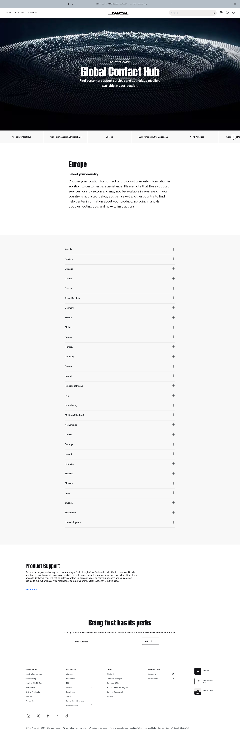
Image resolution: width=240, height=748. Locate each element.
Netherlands (71, 425)
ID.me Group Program (114, 679)
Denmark (69, 308)
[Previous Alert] (72, 4)
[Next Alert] (171, 4)
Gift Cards (110, 674)
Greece (68, 366)
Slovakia (69, 473)
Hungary (69, 347)
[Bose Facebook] (48, 716)
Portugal (69, 444)
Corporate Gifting (113, 683)
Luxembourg (71, 405)
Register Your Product (33, 692)
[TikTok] (67, 716)
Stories (68, 696)
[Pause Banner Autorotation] (69, 4)
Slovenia (69, 483)
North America (197, 137)
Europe (109, 137)
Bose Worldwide (72, 705)
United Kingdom (73, 522)
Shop (145, 4)
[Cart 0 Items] (233, 13)
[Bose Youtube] (57, 716)
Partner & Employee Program (117, 688)
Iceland (68, 376)
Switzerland (70, 512)
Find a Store (70, 679)
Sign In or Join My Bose (34, 683)
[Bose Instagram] (29, 716)
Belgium (69, 259)
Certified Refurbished (115, 692)
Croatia (68, 278)
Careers (69, 688)
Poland (68, 454)
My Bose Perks (31, 688)
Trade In (110, 696)
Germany (69, 356)
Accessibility (81, 728)
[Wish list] (227, 12)
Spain (67, 493)
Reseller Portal (153, 679)
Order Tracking (31, 679)
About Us (69, 674)
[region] (121, 4)
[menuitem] (9, 13)
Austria (68, 249)
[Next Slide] (233, 137)
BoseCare (29, 696)
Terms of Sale (150, 728)
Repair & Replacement (34, 674)
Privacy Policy (68, 728)
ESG (67, 683)
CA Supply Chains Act (180, 728)
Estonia (68, 317)
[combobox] (193, 12)
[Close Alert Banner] (235, 4)
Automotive (152, 674)
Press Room (70, 692)
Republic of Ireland (74, 386)
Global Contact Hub (21, 137)
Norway (68, 434)
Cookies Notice (136, 728)
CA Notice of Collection (98, 728)
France (68, 337)
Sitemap (50, 728)
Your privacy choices (119, 728)
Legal (58, 728)
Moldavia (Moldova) (74, 415)
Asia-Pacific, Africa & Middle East (65, 137)
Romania (69, 464)
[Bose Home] (120, 12)
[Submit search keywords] (214, 13)
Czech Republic (72, 298)
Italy (67, 395)
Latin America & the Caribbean (153, 137)
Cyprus (68, 288)
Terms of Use (163, 728)
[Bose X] (38, 716)
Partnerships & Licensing (75, 701)
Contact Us (29, 701)
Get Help (30, 589)
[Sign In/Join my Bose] (221, 12)
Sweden (69, 502)
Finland (68, 327)
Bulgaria (69, 269)
